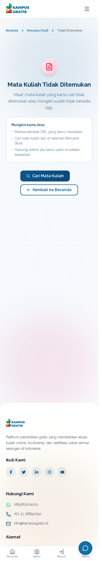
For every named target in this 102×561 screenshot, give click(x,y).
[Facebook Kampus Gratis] (11, 472)
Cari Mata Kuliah (48, 176)
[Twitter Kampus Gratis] (24, 472)
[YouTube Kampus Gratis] (62, 472)
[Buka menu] (86, 8)
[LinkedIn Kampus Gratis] (37, 472)
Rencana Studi (37, 30)
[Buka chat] (85, 548)
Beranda (12, 30)
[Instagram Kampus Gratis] (49, 472)
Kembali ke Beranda (52, 189)
